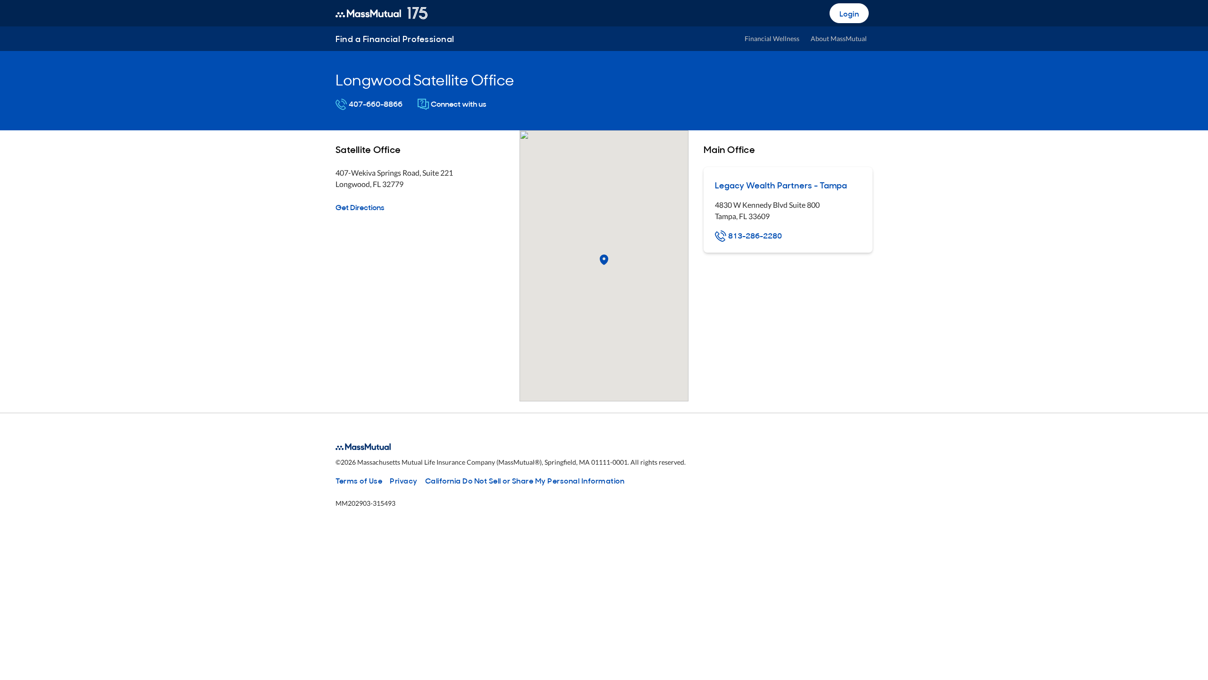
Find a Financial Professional (395, 38)
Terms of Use (359, 480)
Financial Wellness (772, 38)
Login (849, 13)
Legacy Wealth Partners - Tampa (781, 184)
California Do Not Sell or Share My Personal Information (525, 480)
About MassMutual (839, 38)
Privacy (404, 480)
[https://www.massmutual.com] (382, 13)
